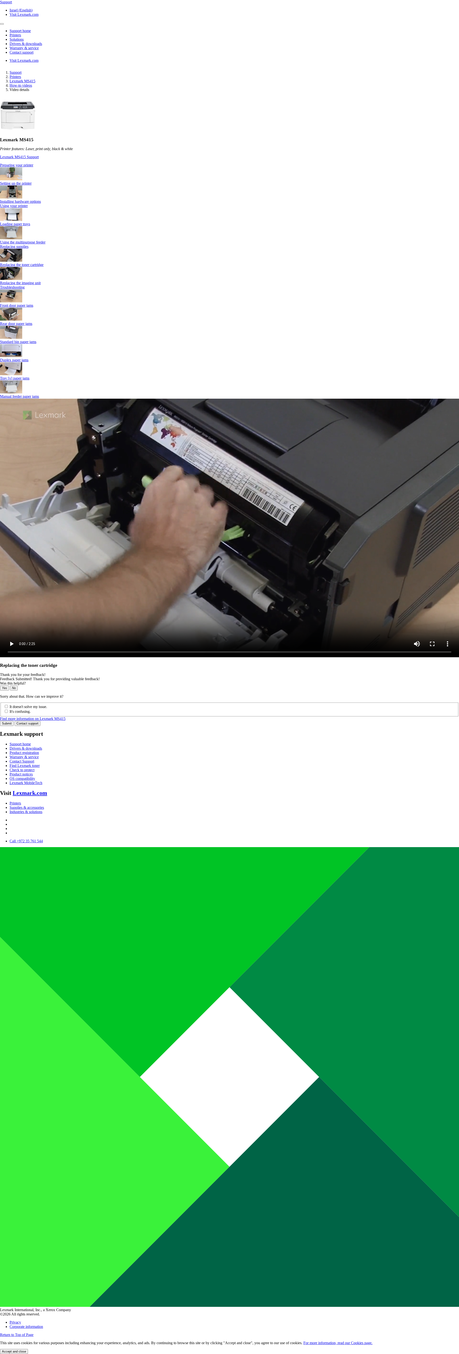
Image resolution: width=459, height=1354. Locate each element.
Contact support (27, 723)
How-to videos (21, 85)
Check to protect (22, 770)
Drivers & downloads (26, 748)
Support (16, 72)
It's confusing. (20, 711)
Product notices (21, 774)
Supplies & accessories (27, 807)
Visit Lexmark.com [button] (24, 14)
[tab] (229, 165)
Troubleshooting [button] (12, 287)
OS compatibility (22, 778)
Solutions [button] (17, 39)
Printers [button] (15, 35)
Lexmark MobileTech (26, 783)
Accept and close (14, 1351)
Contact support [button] (21, 52)
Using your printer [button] (14, 206)
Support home (20, 744)
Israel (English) (21, 10)
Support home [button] (20, 31)
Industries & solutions (26, 812)
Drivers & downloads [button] (26, 44)
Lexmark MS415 (22, 81)
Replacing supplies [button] (14, 246)
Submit (7, 723)
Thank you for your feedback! (22, 675)
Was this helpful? (13, 683)
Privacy (15, 1322)
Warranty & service (24, 757)
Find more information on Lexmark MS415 (33, 719)
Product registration (24, 753)
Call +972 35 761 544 (26, 841)
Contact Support (22, 761)
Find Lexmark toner (25, 766)
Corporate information (26, 1327)
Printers (15, 77)
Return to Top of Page (16, 1335)
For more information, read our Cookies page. (337, 1343)
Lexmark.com (30, 793)
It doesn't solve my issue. (28, 707)
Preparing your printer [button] (16, 165)
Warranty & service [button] (24, 48)
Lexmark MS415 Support (19, 157)
